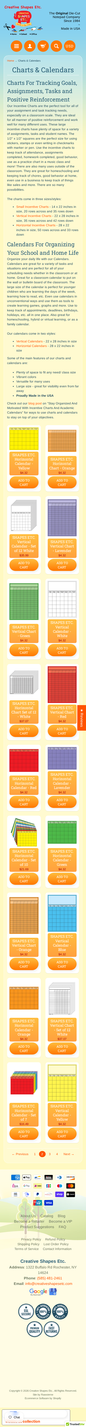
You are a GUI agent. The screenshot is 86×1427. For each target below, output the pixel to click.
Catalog (46, 1216)
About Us (28, 1216)
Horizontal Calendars (31, 346)
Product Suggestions (37, 1227)
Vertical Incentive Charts (33, 216)
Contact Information (57, 1249)
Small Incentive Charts (32, 206)
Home (10, 60)
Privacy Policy (31, 1239)
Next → (69, 1154)
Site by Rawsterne (43, 1394)
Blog (61, 1216)
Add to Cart (24, 482)
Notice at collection (23, 1421)
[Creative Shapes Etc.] (23, 21)
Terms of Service (26, 1249)
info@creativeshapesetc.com (48, 1284)
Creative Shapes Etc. (41, 1390)
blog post (35, 403)
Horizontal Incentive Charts (35, 225)
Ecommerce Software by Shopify (43, 1398)
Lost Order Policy (56, 1244)
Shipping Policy (28, 1244)
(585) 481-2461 (49, 1278)
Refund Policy (55, 1239)
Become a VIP (60, 1221)
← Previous (20, 1154)
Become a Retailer (29, 1221)
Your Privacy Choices (40, 1413)
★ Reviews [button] (82, 718)
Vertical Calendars (30, 341)
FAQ (62, 1227)
